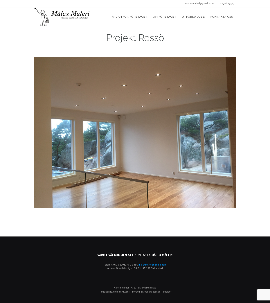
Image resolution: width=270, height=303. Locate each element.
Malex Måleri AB (147, 287)
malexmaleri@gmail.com (152, 264)
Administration (121, 287)
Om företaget (164, 16)
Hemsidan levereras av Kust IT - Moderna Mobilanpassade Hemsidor (135, 291)
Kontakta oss (221, 16)
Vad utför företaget (129, 16)
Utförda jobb (193, 16)
